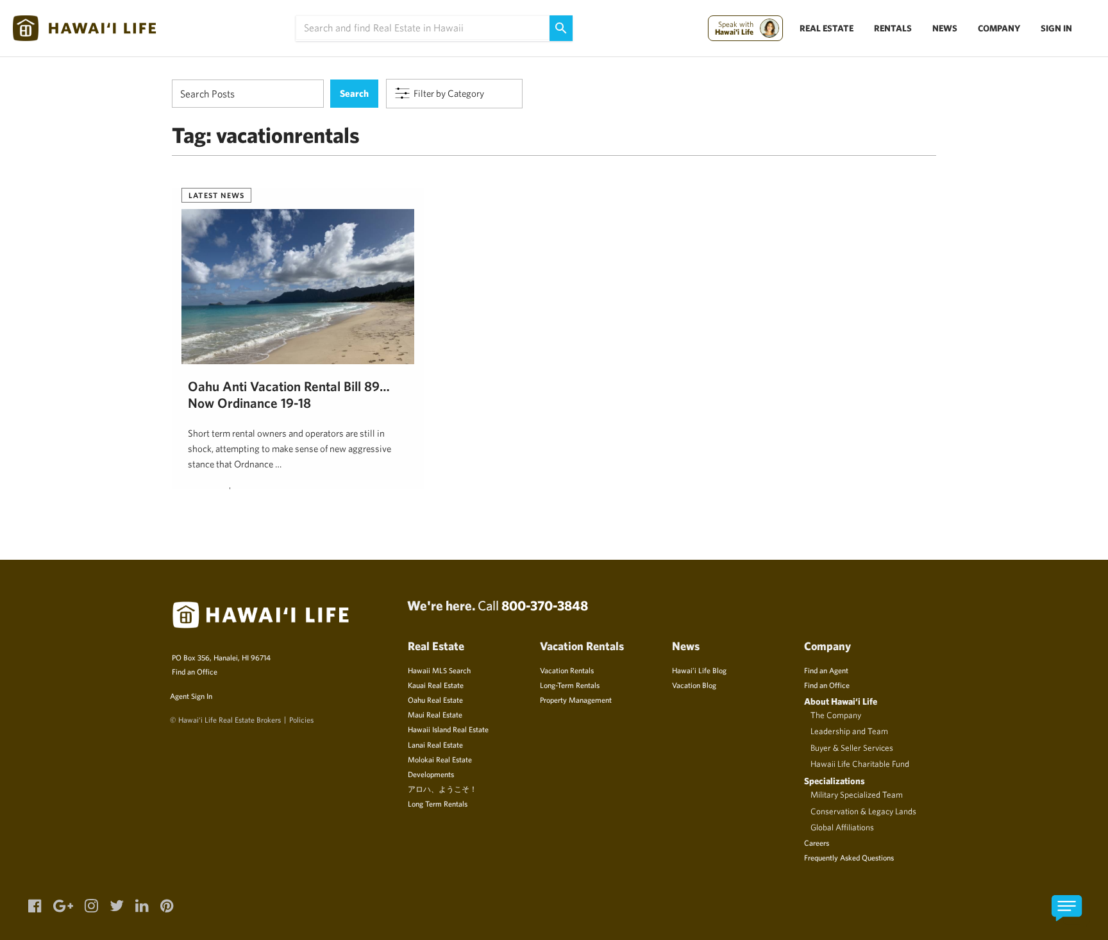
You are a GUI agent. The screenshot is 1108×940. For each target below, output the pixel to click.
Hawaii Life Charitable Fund (859, 764)
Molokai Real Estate (440, 759)
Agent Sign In (191, 695)
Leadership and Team (849, 731)
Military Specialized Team (856, 794)
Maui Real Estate (435, 714)
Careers (816, 842)
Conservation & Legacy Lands (863, 811)
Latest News (216, 194)
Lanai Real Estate (435, 744)
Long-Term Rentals (570, 684)
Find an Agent (826, 670)
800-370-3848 (544, 605)
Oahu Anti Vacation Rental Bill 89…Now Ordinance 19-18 (289, 394)
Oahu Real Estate (435, 699)
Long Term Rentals (437, 803)
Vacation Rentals (567, 670)
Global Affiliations (842, 827)
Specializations (834, 780)
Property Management (576, 699)
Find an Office (194, 671)
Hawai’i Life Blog (699, 670)
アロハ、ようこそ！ (442, 788)
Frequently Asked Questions (849, 857)
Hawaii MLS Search (439, 670)
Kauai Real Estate (436, 684)
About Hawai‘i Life (840, 701)
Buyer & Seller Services (851, 748)
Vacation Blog (694, 684)
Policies (301, 719)
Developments (431, 773)
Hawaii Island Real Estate (448, 729)
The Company (835, 715)
